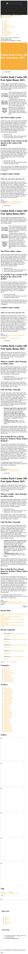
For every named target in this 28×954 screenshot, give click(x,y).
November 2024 (8, 699)
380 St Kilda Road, (5, 40)
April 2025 (8, 692)
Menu (6, 921)
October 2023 (7, 714)
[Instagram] (3, 943)
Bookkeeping (7, 671)
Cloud (8, 892)
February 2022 (8, 726)
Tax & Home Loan (9, 678)
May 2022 (7, 721)
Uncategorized (8, 680)
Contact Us (6, 25)
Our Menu (6, 35)
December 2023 (8, 711)
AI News (6, 668)
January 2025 (7, 696)
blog (5, 670)
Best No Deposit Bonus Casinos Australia (16, 603)
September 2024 (8, 702)
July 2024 (6, 704)
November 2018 (8, 731)
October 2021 (7, 728)
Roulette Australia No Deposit (15, 601)
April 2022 (7, 723)
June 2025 (8, 690)
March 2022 (7, 724)
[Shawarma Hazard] (6, 15)
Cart (5, 22)
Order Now (7, 919)
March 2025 (7, 693)
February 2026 (8, 689)
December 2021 (8, 727)
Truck (17, 892)
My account (7, 31)
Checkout (6, 23)
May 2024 (7, 707)
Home (5, 29)
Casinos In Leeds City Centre (13, 203)
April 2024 (7, 709)
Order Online (7, 33)
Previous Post (4, 201)
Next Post (3, 203)
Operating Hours (8, 32)
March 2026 (7, 688)
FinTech (6, 674)
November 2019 (8, 730)
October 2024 (7, 700)
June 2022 (7, 720)
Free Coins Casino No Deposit (13, 338)
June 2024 (7, 706)
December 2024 (8, 697)
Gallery (5, 28)
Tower (15, 892)
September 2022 (8, 716)
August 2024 (7, 703)
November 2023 (8, 713)
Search (2, 604)
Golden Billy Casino (13, 469)
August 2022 (7, 717)
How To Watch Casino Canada (15, 201)
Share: (2, 200)
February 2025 (8, 695)
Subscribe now (4, 42)
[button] (14, 11)
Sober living (7, 677)
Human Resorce (8, 675)
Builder (3, 893)
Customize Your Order (9, 26)
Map (11, 892)
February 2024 (8, 710)
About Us (6, 21)
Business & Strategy (9, 673)
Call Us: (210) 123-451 (6, 37)
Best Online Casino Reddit (12, 470)
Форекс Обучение (9, 681)
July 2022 (6, 718)
